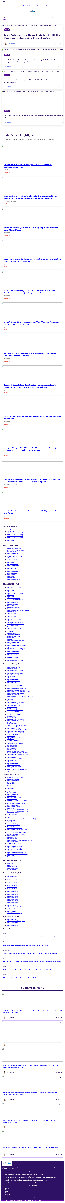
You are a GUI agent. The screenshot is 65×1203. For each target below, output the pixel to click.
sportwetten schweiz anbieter (14, 828)
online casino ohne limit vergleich (16, 690)
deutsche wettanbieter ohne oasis (15, 614)
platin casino (10, 857)
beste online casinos (12, 760)
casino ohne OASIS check (14, 737)
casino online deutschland (13, 542)
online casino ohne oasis (13, 565)
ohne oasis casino (11, 551)
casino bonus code (11, 837)
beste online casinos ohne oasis (15, 660)
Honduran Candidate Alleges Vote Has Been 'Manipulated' (19, 1176)
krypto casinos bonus (12, 657)
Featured (7, 1194)
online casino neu (11, 574)
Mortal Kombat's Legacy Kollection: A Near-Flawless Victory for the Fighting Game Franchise (30, 953)
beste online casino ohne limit (14, 684)
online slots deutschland (13, 812)
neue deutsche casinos (12, 717)
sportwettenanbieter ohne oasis (15, 599)
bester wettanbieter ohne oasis (15, 567)
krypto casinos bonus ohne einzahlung (17, 800)
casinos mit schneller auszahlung (15, 640)
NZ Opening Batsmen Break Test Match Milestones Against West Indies (23, 978)
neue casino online (12, 708)
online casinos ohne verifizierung (15, 618)
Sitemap (20, 1200)
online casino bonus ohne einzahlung (16, 802)
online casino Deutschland (14, 766)
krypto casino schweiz (12, 771)
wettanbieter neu (11, 736)
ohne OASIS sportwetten (13, 700)
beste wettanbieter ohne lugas (14, 913)
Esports (7, 1191)
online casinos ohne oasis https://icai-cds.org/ (18, 691)
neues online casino (12, 723)
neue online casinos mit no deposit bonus (17, 809)
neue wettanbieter (11, 782)
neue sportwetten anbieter (13, 740)
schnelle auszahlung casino (14, 713)
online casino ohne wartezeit (14, 846)
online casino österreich (13, 835)
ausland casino (10, 739)
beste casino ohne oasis (13, 601)
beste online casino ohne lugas (15, 622)
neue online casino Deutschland (15, 704)
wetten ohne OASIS (12, 726)
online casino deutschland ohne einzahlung (18, 829)
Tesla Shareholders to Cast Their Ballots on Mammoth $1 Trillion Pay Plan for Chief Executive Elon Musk (30, 1177)
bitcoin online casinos (12, 573)
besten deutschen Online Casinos (15, 751)
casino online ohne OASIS (14, 705)
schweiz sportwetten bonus (14, 843)
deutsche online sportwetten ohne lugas (17, 752)
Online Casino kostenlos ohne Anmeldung (18, 769)
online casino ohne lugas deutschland (16, 688)
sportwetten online (11, 791)
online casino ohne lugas (13, 780)
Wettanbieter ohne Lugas (13, 636)
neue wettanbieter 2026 (13, 805)
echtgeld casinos (11, 631)
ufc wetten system (11, 826)
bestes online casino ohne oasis (15, 533)
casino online (10, 562)
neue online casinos (12, 554)
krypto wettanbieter (12, 783)
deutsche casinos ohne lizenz (14, 556)
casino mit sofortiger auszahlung (15, 719)
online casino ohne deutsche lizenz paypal (18, 610)
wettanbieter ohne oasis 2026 (14, 759)
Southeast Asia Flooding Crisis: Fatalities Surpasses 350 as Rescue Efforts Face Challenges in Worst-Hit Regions (30, 197)
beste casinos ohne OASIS (14, 728)
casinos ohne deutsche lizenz (14, 628)
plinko (8, 865)
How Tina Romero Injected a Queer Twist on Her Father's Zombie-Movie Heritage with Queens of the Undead (30, 291)
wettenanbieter (10, 768)
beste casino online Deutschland (15, 702)
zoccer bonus (10, 530)
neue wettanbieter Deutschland (15, 710)
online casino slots (11, 855)
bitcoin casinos (10, 630)
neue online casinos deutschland (15, 550)
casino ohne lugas (11, 577)
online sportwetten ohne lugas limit (16, 648)
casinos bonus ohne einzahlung (15, 815)
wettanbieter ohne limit (13, 823)
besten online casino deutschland (15, 731)
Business (7, 1189)
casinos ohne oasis (11, 613)
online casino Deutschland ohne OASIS (17, 730)
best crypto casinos (12, 905)
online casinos (10, 540)
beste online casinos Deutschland (15, 624)
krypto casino (10, 786)
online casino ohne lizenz (13, 553)
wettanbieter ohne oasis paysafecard (16, 832)
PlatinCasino (10, 863)
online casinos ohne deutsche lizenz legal (17, 854)
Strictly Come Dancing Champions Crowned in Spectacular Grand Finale (22, 1179)
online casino (10, 558)
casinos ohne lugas (12, 654)
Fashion (7, 1192)
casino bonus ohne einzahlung (15, 743)
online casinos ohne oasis (13, 598)
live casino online (11, 820)
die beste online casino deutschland (16, 803)
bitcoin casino (10, 605)
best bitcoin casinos (12, 799)
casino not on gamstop (13, 604)
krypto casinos (10, 639)
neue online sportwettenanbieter (15, 734)
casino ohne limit (11, 757)
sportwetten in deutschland (14, 671)
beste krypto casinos (12, 676)
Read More (7, 172)
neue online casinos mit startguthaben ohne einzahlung (21, 819)
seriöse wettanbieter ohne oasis (15, 685)
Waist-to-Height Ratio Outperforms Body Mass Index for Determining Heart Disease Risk (26, 1180)
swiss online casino (12, 707)
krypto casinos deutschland (14, 647)
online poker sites (11, 568)
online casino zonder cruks (14, 667)
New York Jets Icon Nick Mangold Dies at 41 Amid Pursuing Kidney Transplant (24, 1174)
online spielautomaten (12, 922)
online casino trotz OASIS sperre (15, 720)
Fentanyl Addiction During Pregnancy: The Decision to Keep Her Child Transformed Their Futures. (32, 961)
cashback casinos (11, 749)
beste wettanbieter (11, 796)
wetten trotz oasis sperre (13, 711)
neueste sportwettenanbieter (14, 714)
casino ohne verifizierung (13, 634)
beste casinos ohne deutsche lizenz (16, 822)
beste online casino (12, 745)
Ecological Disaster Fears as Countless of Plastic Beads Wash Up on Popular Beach (25, 1182)
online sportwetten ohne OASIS (15, 733)
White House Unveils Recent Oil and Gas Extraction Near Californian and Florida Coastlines (29, 937)
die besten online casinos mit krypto (16, 643)
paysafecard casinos (12, 814)
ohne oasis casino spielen (13, 675)
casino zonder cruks (12, 668)
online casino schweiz (12, 602)
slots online (10, 910)
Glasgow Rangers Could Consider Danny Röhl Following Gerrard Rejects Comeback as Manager (30, 449)
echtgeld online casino (12, 564)
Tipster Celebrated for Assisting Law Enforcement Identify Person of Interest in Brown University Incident (30, 386)
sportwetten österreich (12, 908)
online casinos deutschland (14, 548)
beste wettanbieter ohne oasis (14, 587)
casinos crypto (10, 808)
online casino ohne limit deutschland (16, 645)
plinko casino (10, 627)
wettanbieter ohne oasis (13, 625)
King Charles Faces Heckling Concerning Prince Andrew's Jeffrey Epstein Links (26, 945)
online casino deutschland (13, 806)
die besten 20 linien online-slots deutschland (18, 793)
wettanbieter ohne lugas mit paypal (16, 561)
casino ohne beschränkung (14, 848)
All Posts (7, 1188)
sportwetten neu (11, 716)
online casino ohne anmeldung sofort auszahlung (20, 696)
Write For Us (5, 1200)
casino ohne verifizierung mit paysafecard (18, 754)
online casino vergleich (13, 570)
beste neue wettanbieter (13, 851)
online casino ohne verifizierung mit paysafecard (19, 840)
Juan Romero (11, 43)
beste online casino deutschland (15, 673)
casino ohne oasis (11, 678)
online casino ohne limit (13, 642)
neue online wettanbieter (13, 687)
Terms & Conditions (13, 1200)
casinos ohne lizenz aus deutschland (16, 725)
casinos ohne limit (11, 755)
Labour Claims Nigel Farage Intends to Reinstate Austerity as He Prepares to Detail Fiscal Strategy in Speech (32, 480)
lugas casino (10, 785)
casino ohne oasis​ (11, 611)
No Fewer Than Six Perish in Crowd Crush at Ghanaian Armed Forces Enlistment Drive (28, 969)
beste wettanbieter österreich (14, 849)
